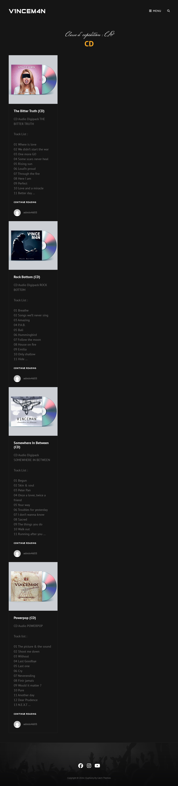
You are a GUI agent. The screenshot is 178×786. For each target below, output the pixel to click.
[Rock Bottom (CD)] (33, 245)
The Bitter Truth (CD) (29, 111)
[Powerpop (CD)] (33, 586)
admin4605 (30, 212)
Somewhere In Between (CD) (31, 445)
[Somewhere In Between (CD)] (33, 411)
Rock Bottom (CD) (27, 277)
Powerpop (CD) (25, 618)
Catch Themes (104, 777)
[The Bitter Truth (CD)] (33, 79)
